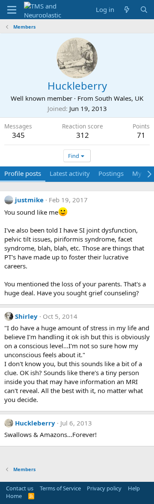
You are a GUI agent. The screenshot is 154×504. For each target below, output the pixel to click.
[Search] (144, 9)
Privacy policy (104, 488)
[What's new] (126, 9)
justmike (29, 199)
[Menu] (12, 9)
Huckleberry (35, 423)
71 (141, 135)
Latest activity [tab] (70, 173)
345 (18, 135)
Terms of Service (60, 488)
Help (134, 488)
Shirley (26, 316)
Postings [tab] (111, 173)
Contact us (19, 488)
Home (14, 496)
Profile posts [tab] (22, 173)
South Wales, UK (119, 98)
